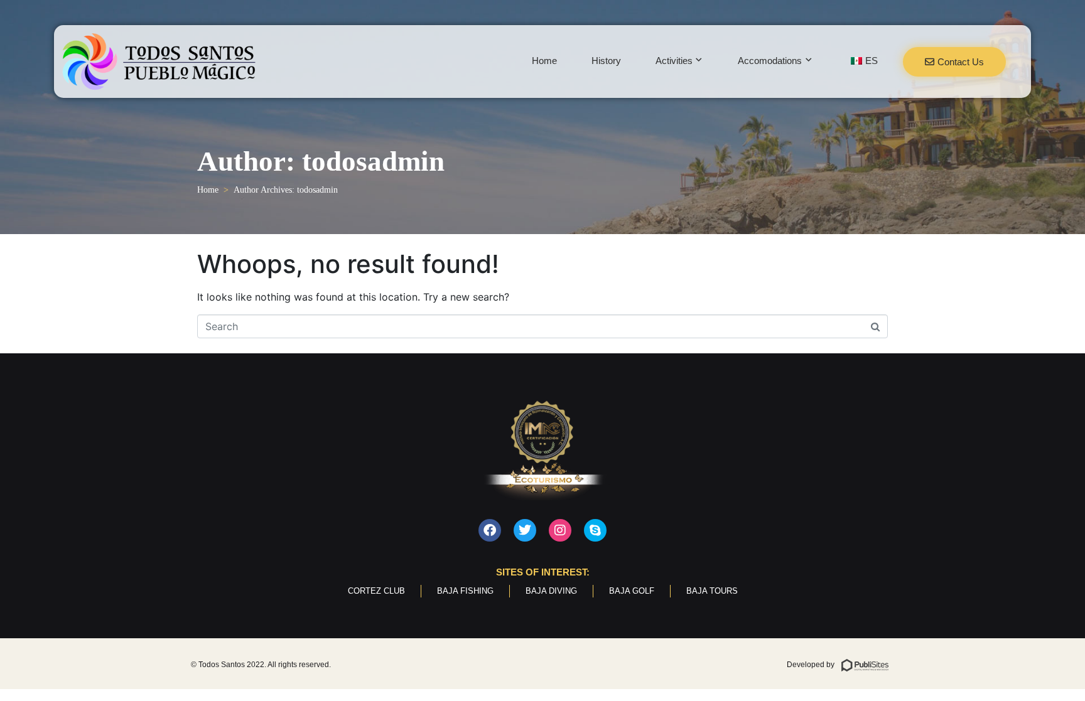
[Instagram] (560, 530)
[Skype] (595, 530)
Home (544, 60)
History (606, 60)
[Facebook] (489, 530)
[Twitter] (525, 530)
